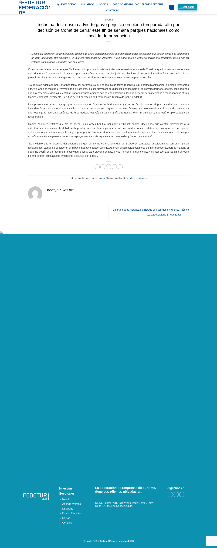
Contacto (112, 10)
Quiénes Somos (66, 4)
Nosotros (67, 499)
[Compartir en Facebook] (97, 166)
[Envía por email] (108, 166)
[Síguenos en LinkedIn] (181, 494)
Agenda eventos (71, 504)
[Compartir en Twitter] (102, 166)
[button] (171, 7)
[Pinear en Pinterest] (114, 166)
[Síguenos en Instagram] (176, 494)
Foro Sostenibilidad (126, 4)
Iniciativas (87, 4)
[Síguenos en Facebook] (170, 494)
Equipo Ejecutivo (71, 513)
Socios (103, 4)
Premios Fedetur (153, 4)
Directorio (67, 508)
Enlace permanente (138, 178)
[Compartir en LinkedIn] (120, 166)
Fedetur (108, 20)
